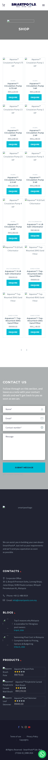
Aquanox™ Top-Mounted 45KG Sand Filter (35, 320)
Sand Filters (35, 268)
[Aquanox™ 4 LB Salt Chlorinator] (35, 209)
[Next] (26, 350)
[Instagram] (26, 727)
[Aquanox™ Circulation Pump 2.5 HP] (13, 162)
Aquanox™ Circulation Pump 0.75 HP (13, 86)
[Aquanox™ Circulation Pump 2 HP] (35, 115)
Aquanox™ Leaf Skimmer (25, 698)
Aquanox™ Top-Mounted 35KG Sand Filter (13, 320)
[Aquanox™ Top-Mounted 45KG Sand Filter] (35, 302)
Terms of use (15, 737)
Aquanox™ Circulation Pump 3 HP (35, 179)
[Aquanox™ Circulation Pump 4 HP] (13, 209)
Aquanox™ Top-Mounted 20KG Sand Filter (35, 273)
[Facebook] (19, 727)
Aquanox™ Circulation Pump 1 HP (35, 86)
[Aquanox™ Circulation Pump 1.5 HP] (13, 115)
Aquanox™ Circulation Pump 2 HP (35, 132)
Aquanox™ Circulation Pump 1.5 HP (13, 132)
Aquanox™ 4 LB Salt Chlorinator (35, 225)
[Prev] (21, 350)
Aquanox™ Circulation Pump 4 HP (13, 226)
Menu (43, 5)
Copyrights (24, 740)
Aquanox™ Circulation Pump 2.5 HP (13, 179)
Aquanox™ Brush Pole (24, 669)
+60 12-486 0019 (20, 595)
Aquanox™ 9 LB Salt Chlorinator (13, 272)
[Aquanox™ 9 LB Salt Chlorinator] (13, 256)
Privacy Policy (32, 737)
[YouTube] (29, 727)
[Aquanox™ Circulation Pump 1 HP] (35, 68)
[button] (42, 754)
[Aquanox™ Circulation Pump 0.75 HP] (13, 68)
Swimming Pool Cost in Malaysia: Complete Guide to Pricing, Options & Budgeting (29, 640)
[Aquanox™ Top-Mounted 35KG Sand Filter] (13, 302)
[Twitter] (22, 727)
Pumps (13, 81)
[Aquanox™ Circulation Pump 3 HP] (35, 162)
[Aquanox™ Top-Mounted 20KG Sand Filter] (35, 256)
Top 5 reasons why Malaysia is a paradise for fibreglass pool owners (26, 623)
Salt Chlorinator (34, 221)
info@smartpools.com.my (25, 600)
